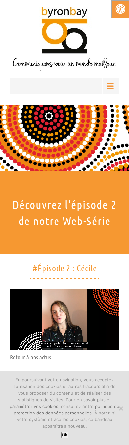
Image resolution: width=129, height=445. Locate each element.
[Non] (120, 408)
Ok (64, 434)
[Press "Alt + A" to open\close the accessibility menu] (120, 9)
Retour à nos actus (30, 357)
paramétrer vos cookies (34, 406)
